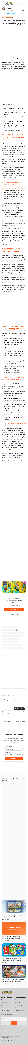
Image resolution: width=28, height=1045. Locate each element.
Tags (2, 1005)
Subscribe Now (13, 758)
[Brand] (8, 3)
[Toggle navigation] (20, 3)
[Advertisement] (14, 41)
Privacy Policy (19, 1005)
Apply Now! (13, 609)
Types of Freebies (6, 1008)
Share (23, 10)
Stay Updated (19, 1000)
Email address (9, 752)
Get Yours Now (5, 1000)
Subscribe (14, 1023)
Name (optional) (9, 746)
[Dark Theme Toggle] (24, 3)
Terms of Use (18, 1008)
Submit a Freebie (19, 1011)
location (16, 362)
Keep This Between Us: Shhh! (12, 130)
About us (17, 1002)
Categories (4, 1002)
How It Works (5, 1011)
